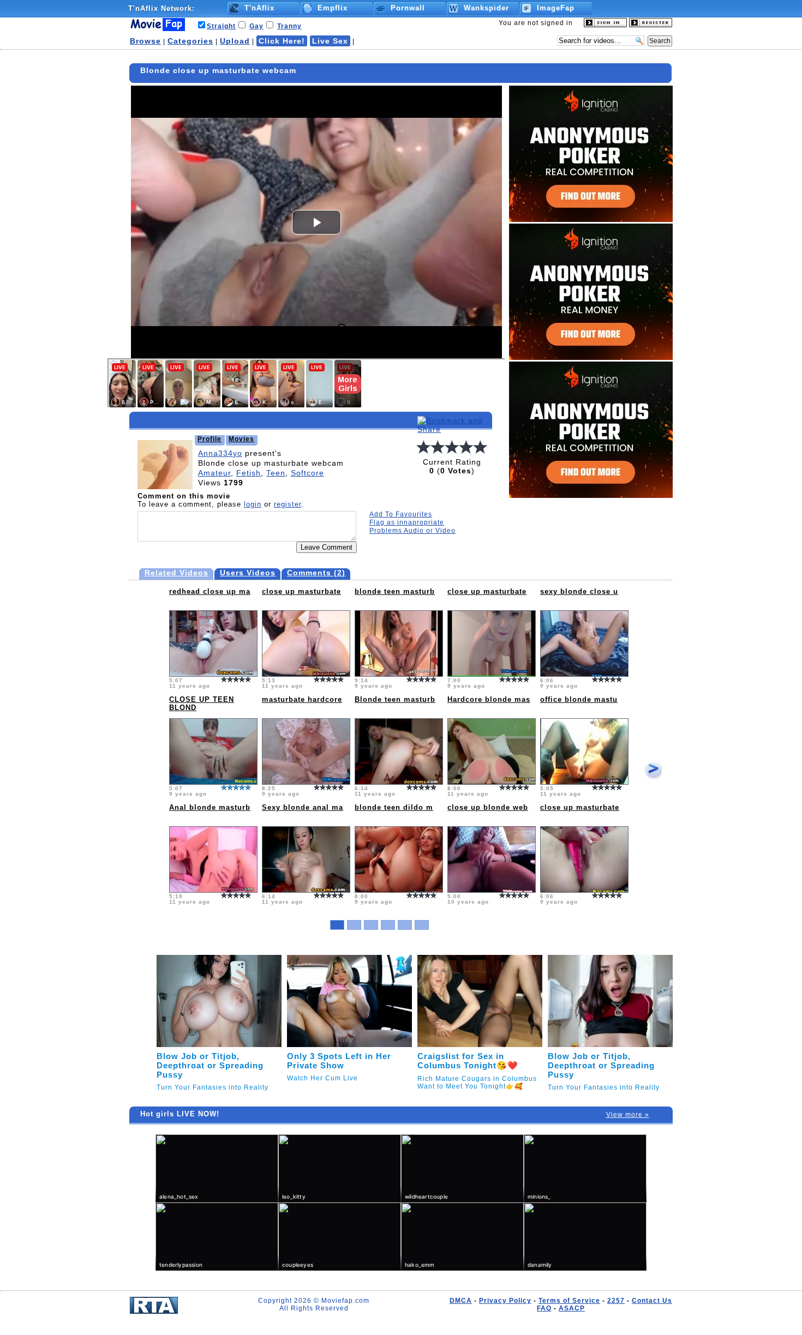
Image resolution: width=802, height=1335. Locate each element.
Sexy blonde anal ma (302, 807)
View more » (627, 1114)
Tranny (289, 26)
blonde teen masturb (395, 591)
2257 (616, 1300)
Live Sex (330, 41)
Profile (209, 439)
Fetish (248, 472)
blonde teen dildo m (394, 807)
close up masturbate (301, 591)
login (252, 504)
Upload (235, 41)
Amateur (214, 472)
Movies (241, 439)
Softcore (307, 472)
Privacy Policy (505, 1300)
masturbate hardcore (302, 699)
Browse (145, 41)
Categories (190, 41)
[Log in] (605, 25)
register (287, 504)
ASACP (572, 1308)
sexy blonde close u (579, 591)
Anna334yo (220, 453)
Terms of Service (569, 1300)
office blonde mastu (579, 699)
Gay (256, 26)
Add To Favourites (400, 514)
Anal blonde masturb (209, 807)
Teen (275, 472)
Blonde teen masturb (395, 699)
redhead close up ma (209, 591)
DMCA (461, 1300)
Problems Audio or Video (412, 530)
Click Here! (282, 41)
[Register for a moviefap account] (650, 25)
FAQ (544, 1308)
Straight (221, 26)
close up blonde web (487, 807)
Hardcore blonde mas (488, 699)
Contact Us (652, 1300)
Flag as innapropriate (406, 522)
